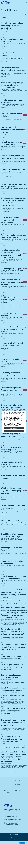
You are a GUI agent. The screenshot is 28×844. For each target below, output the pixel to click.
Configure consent (14, 428)
